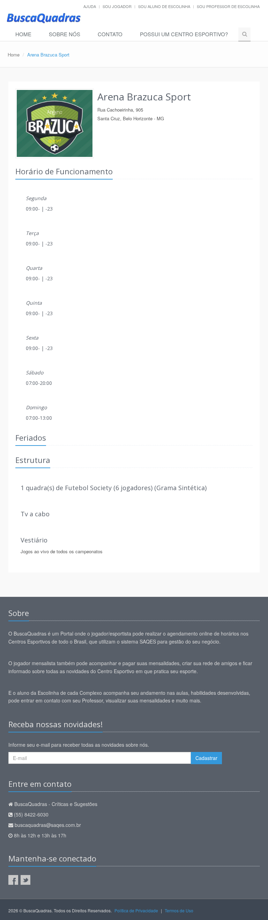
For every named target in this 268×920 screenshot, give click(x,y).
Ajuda (89, 6)
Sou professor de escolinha (228, 6)
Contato (110, 34)
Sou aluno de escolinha (164, 6)
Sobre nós (64, 34)
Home (23, 34)
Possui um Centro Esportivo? (184, 34)
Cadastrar (206, 757)
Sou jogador (117, 6)
